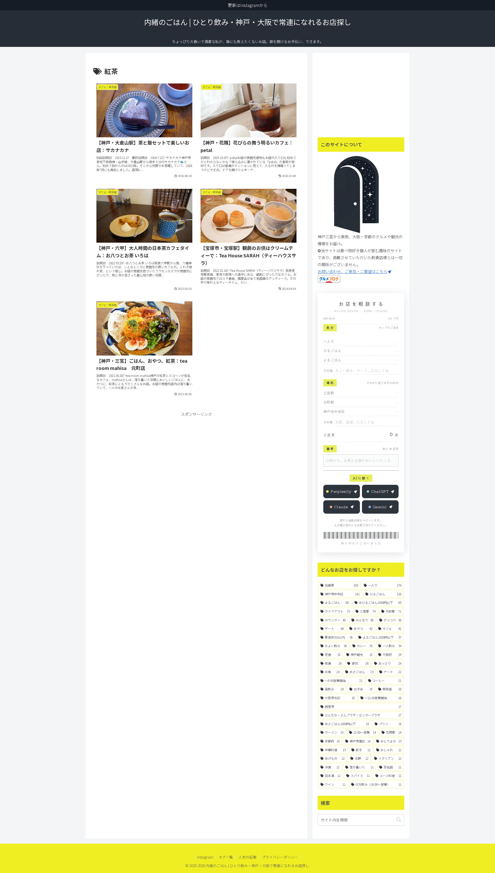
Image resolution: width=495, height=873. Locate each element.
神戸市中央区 (334, 411)
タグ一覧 (226, 857)
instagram (205, 857)
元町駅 (328, 402)
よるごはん (332, 359)
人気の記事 (247, 857)
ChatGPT (380, 491)
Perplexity (341, 491)
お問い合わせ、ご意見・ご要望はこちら (352, 271)
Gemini (380, 506)
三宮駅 (328, 392)
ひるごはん (332, 350)
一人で (328, 341)
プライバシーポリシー (280, 857)
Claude (341, 506)
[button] (398, 820)
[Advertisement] (196, 454)
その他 (328, 370)
